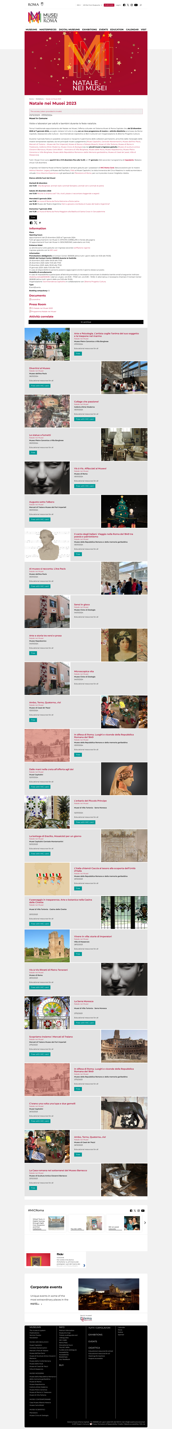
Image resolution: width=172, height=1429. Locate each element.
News (120, 1330)
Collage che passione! (86, 401)
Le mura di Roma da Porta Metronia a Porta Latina (58, 201)
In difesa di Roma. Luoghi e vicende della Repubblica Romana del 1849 (104, 736)
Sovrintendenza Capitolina (54, 282)
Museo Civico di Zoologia (39, 1415)
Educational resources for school (100, 1351)
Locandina (35, 299)
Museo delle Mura (36, 1364)
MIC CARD (63, 1340)
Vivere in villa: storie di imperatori (93, 936)
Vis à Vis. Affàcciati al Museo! (90, 468)
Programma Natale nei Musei (43, 311)
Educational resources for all (99, 1353)
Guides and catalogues (68, 1350)
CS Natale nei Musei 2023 (42, 308)
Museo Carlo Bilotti (37, 1405)
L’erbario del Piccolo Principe (90, 800)
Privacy (94, 1424)
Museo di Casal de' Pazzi (39, 1366)
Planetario (34, 1413)
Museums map (65, 1333)
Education (117, 29)
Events (103, 29)
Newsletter (34, 1338)
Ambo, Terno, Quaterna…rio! (45, 702)
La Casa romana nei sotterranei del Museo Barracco (58, 1170)
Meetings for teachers (96, 1356)
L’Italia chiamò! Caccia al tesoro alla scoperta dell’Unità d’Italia (104, 869)
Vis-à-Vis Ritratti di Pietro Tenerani (48, 970)
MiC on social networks (114, 1228)
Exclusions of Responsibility (107, 1424)
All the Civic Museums (91, 5)
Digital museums (69, 29)
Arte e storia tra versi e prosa (45, 635)
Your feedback (64, 1359)
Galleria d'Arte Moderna (39, 1387)
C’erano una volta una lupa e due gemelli (52, 1103)
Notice (120, 1332)
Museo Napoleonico (37, 1384)
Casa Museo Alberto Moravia (40, 1402)
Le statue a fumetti (40, 435)
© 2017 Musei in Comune (80, 1424)
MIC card (53, 250)
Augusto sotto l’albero (41, 502)
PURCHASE (109, 5)
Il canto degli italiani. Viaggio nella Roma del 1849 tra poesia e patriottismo (103, 535)
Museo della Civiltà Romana (40, 1361)
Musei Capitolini (94, 142)
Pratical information (66, 1330)
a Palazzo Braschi (90, 144)
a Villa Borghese (45, 152)
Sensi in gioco (82, 604)
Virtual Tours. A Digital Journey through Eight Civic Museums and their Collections (39, 1224)
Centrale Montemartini (112, 142)
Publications (34, 1333)
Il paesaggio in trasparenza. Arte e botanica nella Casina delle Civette (60, 901)
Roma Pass (63, 1342)
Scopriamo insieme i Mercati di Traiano (51, 1036)
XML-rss (142, 1424)
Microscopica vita (84, 671)
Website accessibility (131, 1424)
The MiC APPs (76, 1229)
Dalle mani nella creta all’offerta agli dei (51, 769)
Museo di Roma (35, 1382)
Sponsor (121, 1335)
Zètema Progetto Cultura (95, 282)
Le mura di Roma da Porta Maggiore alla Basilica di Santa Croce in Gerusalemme (71, 212)
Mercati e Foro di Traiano (39, 1350)
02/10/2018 (68, 1262)
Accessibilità (64, 1355)
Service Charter (35, 1335)
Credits (120, 1424)
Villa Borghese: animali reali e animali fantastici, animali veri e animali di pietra (71, 186)
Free (33, 217)
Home (31, 99)
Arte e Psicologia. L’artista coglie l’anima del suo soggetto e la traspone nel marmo (106, 334)
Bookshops (63, 1357)
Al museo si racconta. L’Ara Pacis (47, 568)
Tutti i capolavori (99, 1327)
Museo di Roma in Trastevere (40, 1392)
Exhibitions (89, 29)
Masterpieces (47, 29)
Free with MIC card (40, 386)
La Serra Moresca (83, 1001)
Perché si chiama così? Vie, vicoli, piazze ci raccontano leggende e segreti (68, 193)
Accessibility (63, 1352)
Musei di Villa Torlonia (38, 1395)
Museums (31, 29)
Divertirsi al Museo (39, 368)
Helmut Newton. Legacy (39, 170)
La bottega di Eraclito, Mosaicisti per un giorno (55, 836)
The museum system (38, 1330)
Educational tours (66, 1345)
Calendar (132, 29)
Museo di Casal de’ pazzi (118, 152)
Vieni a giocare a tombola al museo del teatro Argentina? (85, 204)
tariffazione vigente (82, 248)
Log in (118, 5)
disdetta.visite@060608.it (40, 277)
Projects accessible (95, 1358)
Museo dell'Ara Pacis (37, 1353)
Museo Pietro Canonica (38, 1390)
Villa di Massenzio (36, 1369)
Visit (143, 29)
